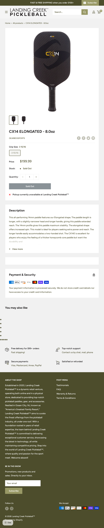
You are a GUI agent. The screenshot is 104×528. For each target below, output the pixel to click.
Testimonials (62, 385)
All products (18, 23)
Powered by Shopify (14, 520)
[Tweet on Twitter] (88, 138)
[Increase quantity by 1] (36, 177)
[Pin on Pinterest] (83, 138)
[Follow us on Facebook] (7, 508)
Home (7, 23)
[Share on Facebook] (79, 138)
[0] (98, 12)
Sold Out (30, 186)
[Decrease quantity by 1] (22, 177)
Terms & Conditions (66, 398)
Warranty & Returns (66, 393)
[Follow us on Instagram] (11, 508)
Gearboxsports (17, 138)
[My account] (93, 12)
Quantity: (13, 177)
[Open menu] (6, 12)
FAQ (58, 389)
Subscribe (92, 3)
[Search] (84, 12)
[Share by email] (93, 138)
